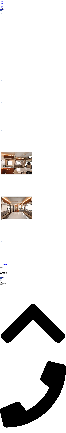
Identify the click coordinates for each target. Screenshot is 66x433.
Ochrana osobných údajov (3, 283)
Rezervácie (2, 5)
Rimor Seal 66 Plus (3, 264)
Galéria (2, 2)
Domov (2, 1)
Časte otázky (1, 284)
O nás (2, 3)
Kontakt (2, 7)
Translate (5, 429)
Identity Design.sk (8, 275)
